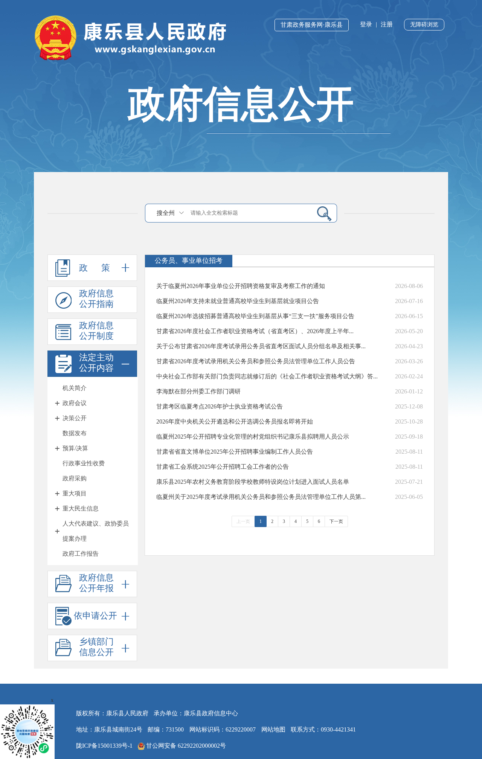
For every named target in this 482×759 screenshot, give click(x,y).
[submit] (321, 213)
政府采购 (75, 478)
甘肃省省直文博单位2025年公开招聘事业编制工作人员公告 (234, 451)
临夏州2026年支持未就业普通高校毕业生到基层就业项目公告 (237, 301)
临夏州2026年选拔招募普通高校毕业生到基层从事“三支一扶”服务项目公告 (255, 316)
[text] (249, 213)
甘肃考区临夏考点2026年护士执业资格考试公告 (219, 406)
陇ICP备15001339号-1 (104, 745)
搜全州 (166, 213)
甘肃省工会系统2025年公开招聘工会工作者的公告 (222, 466)
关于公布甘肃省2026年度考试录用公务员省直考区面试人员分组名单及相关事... (261, 346)
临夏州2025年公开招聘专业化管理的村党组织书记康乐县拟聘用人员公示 (252, 436)
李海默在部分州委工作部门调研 (198, 391)
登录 (366, 24)
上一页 (243, 521)
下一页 (336, 521)
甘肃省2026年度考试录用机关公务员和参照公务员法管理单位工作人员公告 (255, 361)
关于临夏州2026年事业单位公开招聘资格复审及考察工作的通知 (240, 286)
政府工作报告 (81, 553)
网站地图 (273, 729)
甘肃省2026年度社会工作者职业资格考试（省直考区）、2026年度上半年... (255, 331)
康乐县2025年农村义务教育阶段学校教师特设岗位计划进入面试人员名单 (252, 482)
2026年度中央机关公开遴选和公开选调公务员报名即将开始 (234, 421)
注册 (387, 24)
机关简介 (75, 388)
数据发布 (75, 433)
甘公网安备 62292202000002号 (185, 745)
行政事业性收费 (84, 463)
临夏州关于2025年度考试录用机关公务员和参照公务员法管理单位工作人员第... (261, 497)
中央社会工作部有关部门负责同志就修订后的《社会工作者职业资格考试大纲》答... (267, 376)
